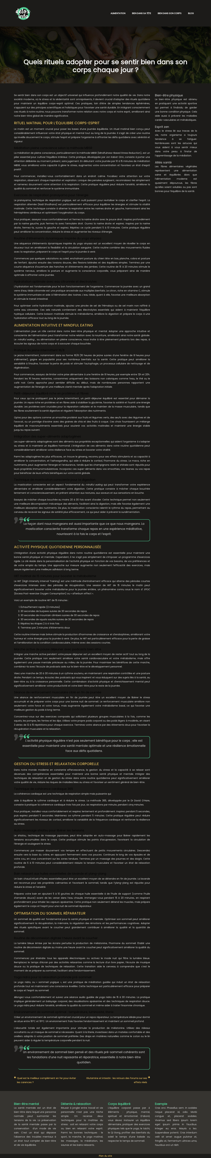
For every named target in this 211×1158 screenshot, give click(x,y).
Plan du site (105, 1156)
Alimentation (118, 13)
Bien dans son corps (169, 13)
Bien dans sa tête (141, 13)
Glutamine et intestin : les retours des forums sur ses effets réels (116, 1080)
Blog (191, 13)
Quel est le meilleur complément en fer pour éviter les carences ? (46, 1080)
